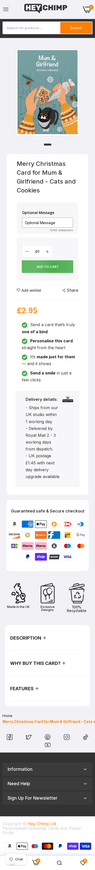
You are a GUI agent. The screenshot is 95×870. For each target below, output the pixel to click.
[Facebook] (10, 738)
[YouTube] (47, 746)
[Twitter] (29, 738)
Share (72, 290)
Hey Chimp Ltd (42, 823)
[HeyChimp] (45, 9)
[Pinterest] (48, 738)
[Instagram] (67, 738)
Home (7, 716)
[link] (59, 863)
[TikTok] (85, 738)
